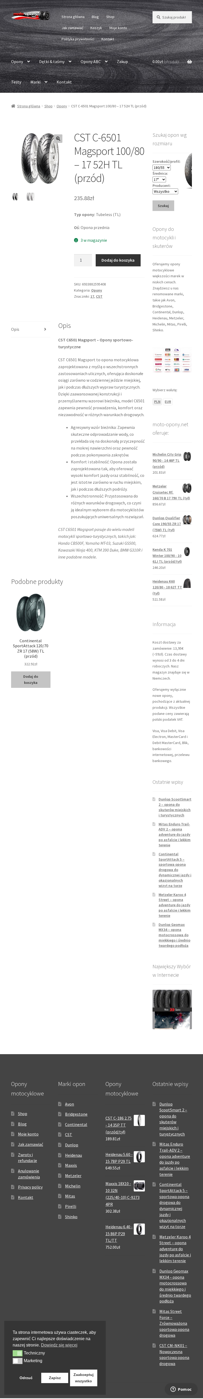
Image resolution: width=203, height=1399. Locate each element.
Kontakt (108, 39)
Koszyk (96, 27)
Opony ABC (91, 61)
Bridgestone (76, 1114)
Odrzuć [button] (26, 1378)
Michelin (72, 1186)
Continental (76, 1124)
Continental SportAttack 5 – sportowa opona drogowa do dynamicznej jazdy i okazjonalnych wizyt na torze (175, 870)
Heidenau (73, 1155)
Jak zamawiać (72, 27)
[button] (58, 138)
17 (92, 296)
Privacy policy (30, 1187)
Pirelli (70, 1206)
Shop (110, 16)
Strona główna (73, 16)
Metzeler (73, 1175)
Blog (95, 16)
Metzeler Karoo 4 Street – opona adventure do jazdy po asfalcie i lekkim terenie (175, 905)
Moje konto (118, 27)
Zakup (122, 61)
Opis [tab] (15, 329)
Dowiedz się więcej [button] (59, 1345)
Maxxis (71, 1165)
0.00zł (166, 61)
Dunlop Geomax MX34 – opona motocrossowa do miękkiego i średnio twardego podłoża (174, 935)
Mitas (70, 1196)
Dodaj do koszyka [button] (30, 679)
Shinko (71, 1216)
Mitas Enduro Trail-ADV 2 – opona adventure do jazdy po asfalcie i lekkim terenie (175, 834)
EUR (168, 401)
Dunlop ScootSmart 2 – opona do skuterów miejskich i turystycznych (175, 807)
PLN (157, 401)
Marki (35, 82)
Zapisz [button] (55, 1378)
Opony (17, 61)
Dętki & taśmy (51, 61)
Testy (16, 82)
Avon (69, 1104)
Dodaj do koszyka (118, 260)
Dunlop (71, 1144)
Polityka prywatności (78, 39)
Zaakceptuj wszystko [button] (83, 1377)
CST (99, 296)
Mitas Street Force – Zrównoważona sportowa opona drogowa (174, 1323)
